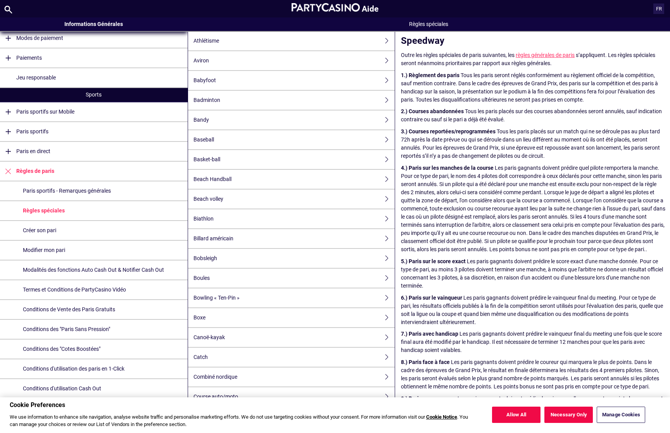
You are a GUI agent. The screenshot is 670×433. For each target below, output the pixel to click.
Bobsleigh (205, 258)
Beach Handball (212, 179)
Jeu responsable (36, 77)
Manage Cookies (621, 414)
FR (659, 9)
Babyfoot (204, 80)
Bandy (201, 120)
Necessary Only (569, 414)
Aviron (201, 60)
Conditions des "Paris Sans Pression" (66, 329)
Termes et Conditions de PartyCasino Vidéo (74, 289)
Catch (200, 357)
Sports (94, 94)
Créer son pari (39, 230)
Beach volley (208, 199)
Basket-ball (206, 159)
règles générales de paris (545, 55)
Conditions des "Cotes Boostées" (61, 349)
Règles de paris (35, 171)
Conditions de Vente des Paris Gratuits (69, 309)
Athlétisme (206, 41)
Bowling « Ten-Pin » (216, 298)
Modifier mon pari (44, 250)
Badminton (206, 100)
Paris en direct (33, 151)
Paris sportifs (32, 131)
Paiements (29, 58)
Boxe (199, 317)
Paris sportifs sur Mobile (45, 112)
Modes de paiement (39, 38)
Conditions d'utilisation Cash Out (62, 388)
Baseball (203, 139)
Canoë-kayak (209, 337)
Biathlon (203, 219)
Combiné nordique (215, 377)
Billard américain (213, 238)
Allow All (516, 414)
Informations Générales (93, 24)
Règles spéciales (44, 210)
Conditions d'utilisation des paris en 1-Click (73, 369)
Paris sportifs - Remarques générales (67, 191)
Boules (201, 278)
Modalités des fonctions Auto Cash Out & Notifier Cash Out (93, 270)
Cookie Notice (441, 416)
